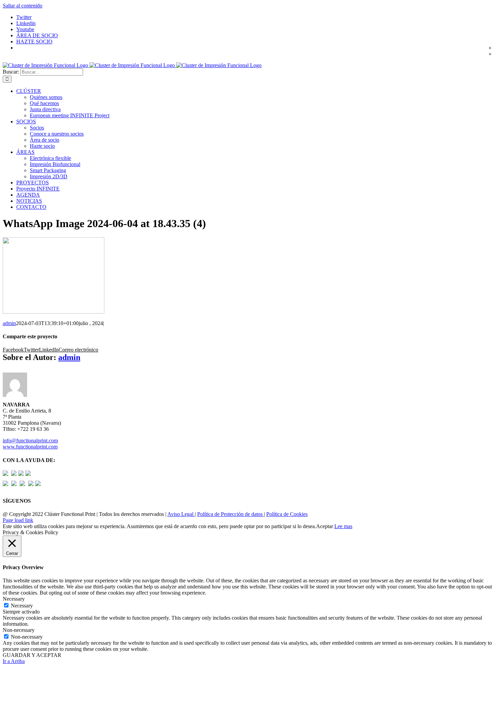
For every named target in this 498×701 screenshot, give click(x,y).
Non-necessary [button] (19, 630)
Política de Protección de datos (230, 514)
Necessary (22, 605)
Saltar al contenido (22, 5)
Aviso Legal (181, 514)
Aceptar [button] (324, 526)
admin (9, 323)
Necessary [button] (14, 599)
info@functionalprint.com (30, 440)
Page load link (18, 520)
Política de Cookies (287, 514)
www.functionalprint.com (30, 446)
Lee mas (343, 526)
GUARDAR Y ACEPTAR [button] (32, 655)
